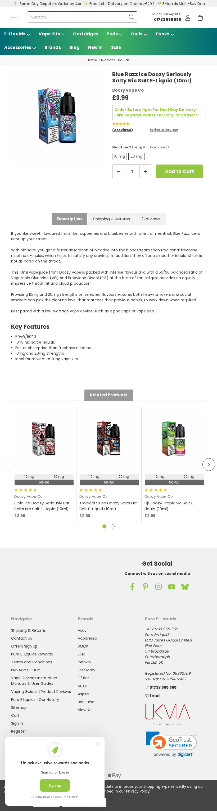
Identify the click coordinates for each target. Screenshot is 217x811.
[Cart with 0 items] (200, 17)
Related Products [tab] (109, 395)
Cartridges (85, 34)
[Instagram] (158, 586)
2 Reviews (150, 219)
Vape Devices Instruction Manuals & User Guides (34, 680)
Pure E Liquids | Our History (35, 699)
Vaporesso (87, 638)
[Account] (187, 17)
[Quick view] (44, 455)
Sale (116, 47)
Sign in (17, 723)
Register (18, 731)
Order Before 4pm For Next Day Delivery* (156, 109)
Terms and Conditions (31, 662)
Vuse (82, 686)
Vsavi (82, 630)
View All (84, 709)
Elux (81, 654)
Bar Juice (86, 702)
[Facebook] (132, 586)
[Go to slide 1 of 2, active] (104, 526)
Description (69, 219)
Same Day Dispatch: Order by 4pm (52, 3)
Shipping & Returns (111, 219)
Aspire (83, 694)
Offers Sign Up (24, 646)
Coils (136, 34)
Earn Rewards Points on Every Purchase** (155, 115)
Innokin (84, 662)
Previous (8, 464)
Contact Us (21, 638)
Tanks (162, 34)
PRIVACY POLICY (25, 670)
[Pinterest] (145, 586)
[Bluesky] (185, 586)
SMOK (83, 646)
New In (95, 47)
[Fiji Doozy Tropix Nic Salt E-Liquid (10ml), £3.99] (174, 439)
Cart (15, 715)
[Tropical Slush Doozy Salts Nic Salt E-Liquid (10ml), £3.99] (109, 439)
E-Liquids (14, 34)
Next (208, 464)
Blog (74, 47)
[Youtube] (171, 586)
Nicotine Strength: (140, 147)
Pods (112, 34)
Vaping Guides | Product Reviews (41, 691)
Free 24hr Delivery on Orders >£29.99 (123, 3)
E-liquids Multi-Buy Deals (184, 3)
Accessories (17, 47)
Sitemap (19, 707)
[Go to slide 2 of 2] (113, 526)
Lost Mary (86, 670)
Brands (52, 47)
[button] (171, 744)
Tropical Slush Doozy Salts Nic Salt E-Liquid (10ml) (108, 506)
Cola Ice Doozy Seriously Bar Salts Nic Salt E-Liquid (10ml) (41, 506)
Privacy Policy (137, 791)
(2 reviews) (122, 129)
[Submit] (131, 16)
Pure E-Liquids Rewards (32, 654)
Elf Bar (83, 678)
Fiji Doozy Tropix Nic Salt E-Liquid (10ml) (169, 506)
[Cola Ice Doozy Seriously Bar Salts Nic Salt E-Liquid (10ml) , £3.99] (44, 439)
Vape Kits (49, 34)
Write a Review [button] (164, 129)
